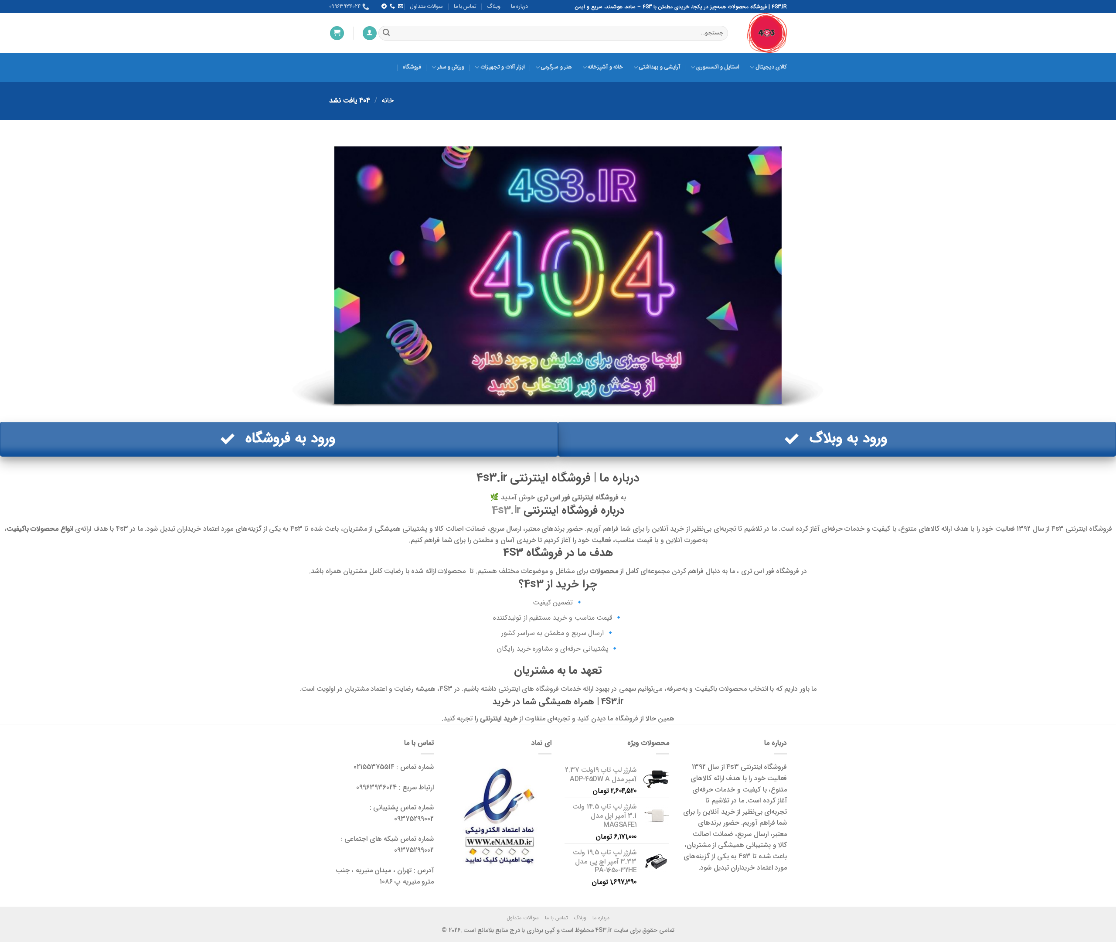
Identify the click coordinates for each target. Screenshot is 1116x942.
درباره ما (519, 6)
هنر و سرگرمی (556, 67)
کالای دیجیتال (771, 67)
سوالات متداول (426, 6)
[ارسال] (386, 33)
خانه (387, 100)
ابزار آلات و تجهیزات (502, 67)
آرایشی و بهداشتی (659, 67)
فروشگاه (412, 67)
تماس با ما (465, 6)
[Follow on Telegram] (383, 6)
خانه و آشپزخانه (605, 67)
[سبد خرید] (337, 33)
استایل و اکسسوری (717, 67)
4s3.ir (506, 510)
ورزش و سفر (450, 67)
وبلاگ (493, 6)
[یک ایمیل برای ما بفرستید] (400, 6)
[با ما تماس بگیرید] (392, 6)
